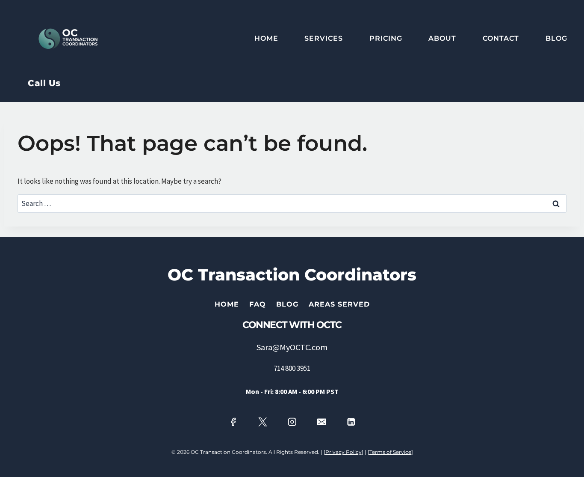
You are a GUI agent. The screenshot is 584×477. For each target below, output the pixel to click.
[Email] (321, 422)
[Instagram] (292, 422)
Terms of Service (390, 452)
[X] (262, 422)
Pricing (385, 38)
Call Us (44, 83)
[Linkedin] (351, 422)
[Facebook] (233, 422)
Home (266, 38)
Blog (556, 38)
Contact (501, 38)
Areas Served (339, 304)
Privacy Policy (343, 452)
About (442, 38)
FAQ (257, 304)
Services (323, 38)
